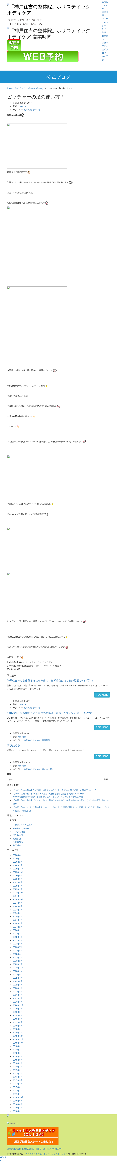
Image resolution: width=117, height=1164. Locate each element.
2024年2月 (18, 926)
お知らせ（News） (35, 88)
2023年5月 (18, 950)
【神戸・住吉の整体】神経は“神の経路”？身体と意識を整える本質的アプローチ (48, 793)
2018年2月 (18, 1063)
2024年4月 (18, 919)
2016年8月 (18, 1104)
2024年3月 (18, 923)
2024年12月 (18, 892)
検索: (9, 774)
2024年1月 (18, 930)
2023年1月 (18, 964)
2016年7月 (18, 1107)
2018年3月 (18, 1059)
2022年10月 (18, 971)
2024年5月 (18, 916)
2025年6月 (18, 882)
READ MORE (102, 694)
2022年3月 (18, 984)
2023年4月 (18, 953)
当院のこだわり (105, 5)
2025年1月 (18, 889)
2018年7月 (18, 1049)
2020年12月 (18, 1005)
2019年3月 (18, 1025)
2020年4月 (18, 1008)
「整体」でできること (23, 824)
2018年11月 (18, 1039)
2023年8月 (18, 943)
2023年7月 (18, 947)
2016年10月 (18, 1097)
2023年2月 (18, 960)
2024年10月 (18, 899)
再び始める (13, 745)
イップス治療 (19, 831)
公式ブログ (20, 88)
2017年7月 (18, 1073)
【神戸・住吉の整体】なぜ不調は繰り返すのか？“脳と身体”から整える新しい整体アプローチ (54, 790)
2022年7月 (18, 977)
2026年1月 (18, 865)
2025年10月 (18, 872)
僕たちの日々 (48, 769)
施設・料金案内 (105, 36)
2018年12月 (18, 1035)
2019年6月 (18, 1015)
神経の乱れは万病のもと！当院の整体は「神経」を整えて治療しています (49, 713)
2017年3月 (18, 1087)
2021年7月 (18, 994)
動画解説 (46, 740)
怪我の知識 (18, 841)
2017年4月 (18, 1083)
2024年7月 (18, 909)
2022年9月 (18, 974)
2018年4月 (18, 1056)
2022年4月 (18, 981)
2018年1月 (18, 1066)
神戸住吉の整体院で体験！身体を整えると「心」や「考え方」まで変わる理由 (48, 796)
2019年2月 (18, 1028)
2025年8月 (18, 878)
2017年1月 (18, 1093)
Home (10, 88)
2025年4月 (18, 885)
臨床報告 (17, 845)
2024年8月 (18, 906)
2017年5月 (18, 1080)
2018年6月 (18, 1052)
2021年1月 (18, 1001)
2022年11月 (18, 967)
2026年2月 (18, 861)
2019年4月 (18, 1022)
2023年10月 (18, 936)
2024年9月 (18, 902)
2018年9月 (18, 1046)
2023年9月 (18, 940)
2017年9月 (18, 1069)
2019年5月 (18, 1018)
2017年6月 (18, 1076)
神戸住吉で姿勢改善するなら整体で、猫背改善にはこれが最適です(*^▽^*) (50, 680)
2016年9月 (18, 1100)
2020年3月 (18, 1011)
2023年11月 (18, 933)
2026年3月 (18, 858)
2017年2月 (18, 1090)
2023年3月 (18, 957)
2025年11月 (18, 868)
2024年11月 (18, 895)
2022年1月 (18, 988)
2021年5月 (18, 998)
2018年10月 (18, 1042)
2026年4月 (18, 855)
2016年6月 (18, 1111)
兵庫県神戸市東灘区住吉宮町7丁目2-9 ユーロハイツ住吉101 (35, 1148)
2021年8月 (18, 991)
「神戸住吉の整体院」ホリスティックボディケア (45, 1153)
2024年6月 (18, 912)
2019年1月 (18, 1032)
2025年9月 (18, 875)
